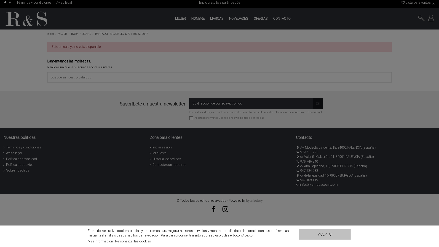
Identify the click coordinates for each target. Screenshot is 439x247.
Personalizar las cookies (133, 241)
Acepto (325, 234)
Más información (101, 241)
